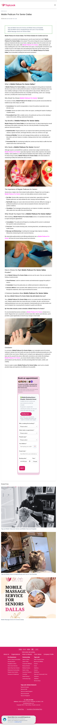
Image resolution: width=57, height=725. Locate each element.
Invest (35, 665)
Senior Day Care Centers (14, 668)
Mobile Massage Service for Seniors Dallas (19, 31)
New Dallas (4, 11)
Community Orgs (26, 678)
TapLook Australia (25, 693)
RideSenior (36, 672)
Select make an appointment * (26, 430)
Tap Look (15, 18)
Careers (36, 663)
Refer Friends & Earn (39, 659)
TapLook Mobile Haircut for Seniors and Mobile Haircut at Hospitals (25, 27)
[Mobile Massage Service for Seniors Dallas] (28, 597)
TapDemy (36, 668)
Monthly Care (26, 414)
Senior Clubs (25, 661)
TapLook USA (24, 689)
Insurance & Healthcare (13, 674)
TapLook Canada (25, 687)
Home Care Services (12, 665)
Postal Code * (22, 451)
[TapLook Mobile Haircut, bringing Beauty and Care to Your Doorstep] (28, 552)
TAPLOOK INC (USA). (28, 652)
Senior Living (25, 670)
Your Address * (23, 443)
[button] (55, 5)
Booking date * (23, 458)
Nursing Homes (11, 661)
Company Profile (49, 654)
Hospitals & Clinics (12, 663)
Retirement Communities (13, 670)
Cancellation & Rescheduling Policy (34, 709)
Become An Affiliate (38, 661)
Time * (33, 458)
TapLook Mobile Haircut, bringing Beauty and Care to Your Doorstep (25, 29)
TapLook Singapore (25, 695)
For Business (12, 657)
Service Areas (37, 680)
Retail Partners (25, 676)
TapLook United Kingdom (27, 691)
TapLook (36, 657)
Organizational (15, 654)
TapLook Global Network (28, 685)
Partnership (26, 657)
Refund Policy (21, 709)
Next (22, 468)
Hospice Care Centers (13, 672)
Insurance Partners (26, 672)
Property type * (23, 436)
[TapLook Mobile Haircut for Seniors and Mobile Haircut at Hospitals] (28, 507)
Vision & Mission (27, 654)
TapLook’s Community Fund (40, 674)
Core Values (37, 654)
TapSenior (36, 676)
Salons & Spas (25, 659)
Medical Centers (26, 668)
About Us (6, 654)
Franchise (24, 674)
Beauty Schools (26, 665)
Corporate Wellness (27, 663)
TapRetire (36, 678)
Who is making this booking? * (27, 423)
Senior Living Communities (14, 659)
